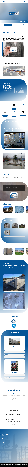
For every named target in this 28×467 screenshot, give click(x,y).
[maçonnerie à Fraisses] (8, 254)
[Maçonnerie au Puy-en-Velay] (14, 148)
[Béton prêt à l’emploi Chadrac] (19, 212)
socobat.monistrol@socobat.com (6, 437)
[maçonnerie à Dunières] (7, 228)
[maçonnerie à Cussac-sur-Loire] (19, 254)
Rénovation (14, 115)
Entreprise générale (23, 115)
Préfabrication (5, 115)
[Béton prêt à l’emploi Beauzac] (8, 212)
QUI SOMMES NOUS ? (23, 21)
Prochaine (24, 237)
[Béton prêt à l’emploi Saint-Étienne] (7, 234)
